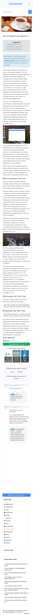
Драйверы (8, 540)
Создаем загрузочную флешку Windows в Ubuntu (16, 564)
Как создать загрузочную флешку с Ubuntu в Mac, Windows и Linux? (16, 589)
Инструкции (9, 512)
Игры (7, 523)
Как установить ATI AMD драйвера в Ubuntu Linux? (14, 569)
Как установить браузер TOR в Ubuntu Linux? (15, 573)
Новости (8, 543)
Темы (7, 509)
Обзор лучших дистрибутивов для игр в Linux (15, 601)
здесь (12, 293)
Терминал (8, 518)
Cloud (7, 534)
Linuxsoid (15, 3)
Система (8, 521)
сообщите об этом (9, 61)
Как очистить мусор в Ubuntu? (14, 586)
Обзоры (8, 515)
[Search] (30, 12)
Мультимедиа (9, 526)
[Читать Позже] (30, 18)
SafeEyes (24, 72)
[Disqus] (16, 468)
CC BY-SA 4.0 (14, 341)
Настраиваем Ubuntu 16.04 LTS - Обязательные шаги (13, 577)
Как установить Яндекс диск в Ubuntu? (16, 597)
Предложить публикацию (17, 495)
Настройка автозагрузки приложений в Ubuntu (15, 582)
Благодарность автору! (17, 344)
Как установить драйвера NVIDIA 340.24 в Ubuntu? (16, 593)
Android (8, 537)
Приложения (10, 529)
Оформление (9, 507)
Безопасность (9, 532)
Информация (9, 504)
